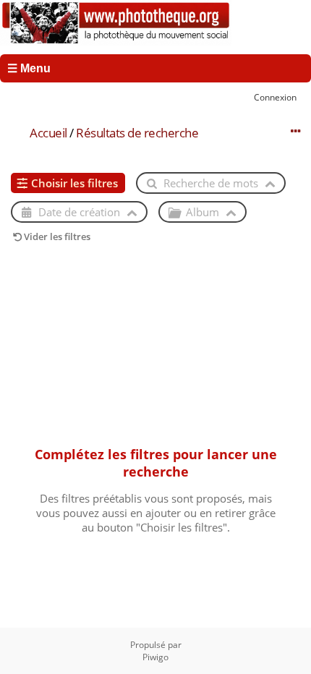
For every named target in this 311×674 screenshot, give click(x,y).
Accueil (48, 132)
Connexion (275, 97)
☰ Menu (29, 68)
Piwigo (155, 657)
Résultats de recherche (137, 132)
